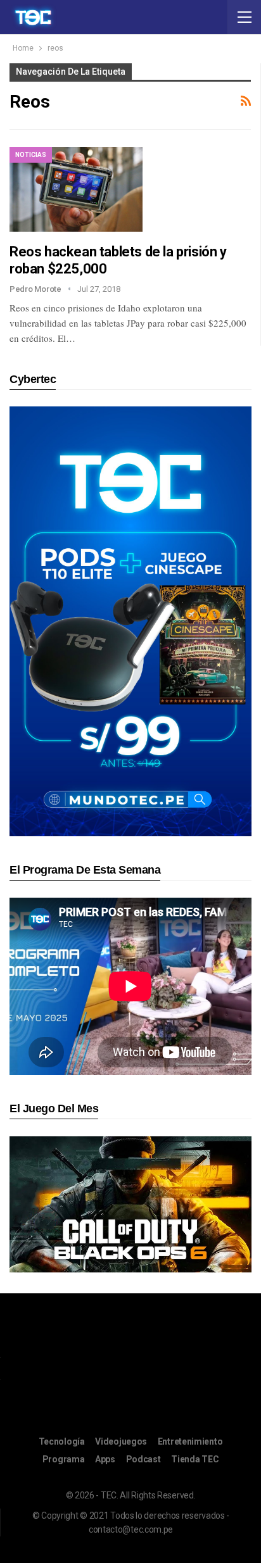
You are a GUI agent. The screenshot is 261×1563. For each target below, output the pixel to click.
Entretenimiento (190, 1441)
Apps (105, 1459)
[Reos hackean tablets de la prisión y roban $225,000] (76, 189)
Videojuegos (121, 1441)
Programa (63, 1459)
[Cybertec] (130, 620)
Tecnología (62, 1441)
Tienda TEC (195, 1459)
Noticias (30, 154)
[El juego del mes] (130, 1203)
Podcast (143, 1459)
